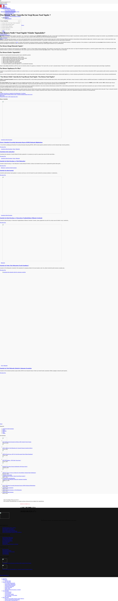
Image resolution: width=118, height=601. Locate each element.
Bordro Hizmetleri (6, 541)
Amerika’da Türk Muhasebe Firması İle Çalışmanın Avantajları (14, 479)
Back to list (2, 95)
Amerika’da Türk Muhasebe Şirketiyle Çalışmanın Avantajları (16, 368)
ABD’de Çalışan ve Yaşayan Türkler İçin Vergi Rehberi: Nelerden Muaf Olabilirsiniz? (19, 472)
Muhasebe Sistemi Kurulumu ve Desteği (13, 16)
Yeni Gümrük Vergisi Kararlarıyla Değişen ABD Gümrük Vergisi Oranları (16, 441)
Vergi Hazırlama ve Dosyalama (8, 551)
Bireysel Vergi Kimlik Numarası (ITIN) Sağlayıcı (12, 532)
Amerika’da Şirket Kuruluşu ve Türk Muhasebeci (12, 161)
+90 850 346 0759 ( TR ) (28, 511)
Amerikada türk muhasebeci (7, 151)
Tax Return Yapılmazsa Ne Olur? (7, 27)
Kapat (1, 423)
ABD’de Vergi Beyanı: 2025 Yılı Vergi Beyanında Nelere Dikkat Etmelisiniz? (17, 454)
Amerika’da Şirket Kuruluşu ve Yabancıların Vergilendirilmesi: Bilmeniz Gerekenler (21, 218)
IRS (17, 42)
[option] (4, 5)
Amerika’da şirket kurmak (7, 170)
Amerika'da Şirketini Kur (5, 35)
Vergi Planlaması (8, 18)
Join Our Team (8, 580)
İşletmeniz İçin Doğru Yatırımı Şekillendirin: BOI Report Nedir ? (15, 466)
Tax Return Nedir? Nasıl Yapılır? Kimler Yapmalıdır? (11, 22)
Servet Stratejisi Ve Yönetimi (8, 528)
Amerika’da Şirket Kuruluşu (7, 492)
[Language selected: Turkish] (3, 5)
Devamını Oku (3, 146)
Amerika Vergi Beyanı (4, 93)
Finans (14, 149)
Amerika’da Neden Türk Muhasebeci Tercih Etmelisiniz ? (14, 265)
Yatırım (3, 433)
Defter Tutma (5, 543)
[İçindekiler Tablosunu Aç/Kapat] (18, 21)
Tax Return (23, 93)
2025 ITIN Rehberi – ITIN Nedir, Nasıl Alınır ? (11, 460)
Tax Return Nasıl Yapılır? (6, 29)
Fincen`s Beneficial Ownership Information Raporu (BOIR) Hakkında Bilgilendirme (21, 142)
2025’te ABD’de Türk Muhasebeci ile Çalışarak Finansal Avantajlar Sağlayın (17, 448)
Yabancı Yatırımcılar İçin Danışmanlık (9, 531)
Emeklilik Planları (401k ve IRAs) (9, 527)
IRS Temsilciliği (5, 549)
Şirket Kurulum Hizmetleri (7, 538)
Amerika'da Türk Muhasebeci (15, 93)
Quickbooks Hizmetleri (9, 13)
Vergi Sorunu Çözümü (6, 550)
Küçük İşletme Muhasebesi (10, 10)
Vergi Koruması (5, 552)
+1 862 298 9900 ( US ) (28, 507)
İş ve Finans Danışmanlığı (10, 9)
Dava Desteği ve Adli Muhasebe (8, 529)
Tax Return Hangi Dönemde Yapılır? (8, 24)
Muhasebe (3, 11)
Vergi (18, 11)
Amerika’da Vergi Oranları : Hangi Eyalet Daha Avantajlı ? (13, 476)
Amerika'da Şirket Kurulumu (11, 11)
